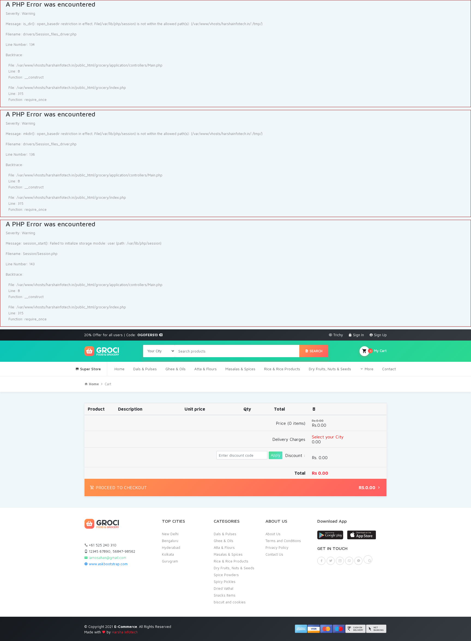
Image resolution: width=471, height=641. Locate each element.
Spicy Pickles (224, 581)
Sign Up (380, 335)
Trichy (337, 335)
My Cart (378, 350)
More (368, 368)
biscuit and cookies (230, 602)
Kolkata (168, 554)
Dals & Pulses (145, 368)
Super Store (90, 368)
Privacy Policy (276, 547)
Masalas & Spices (240, 368)
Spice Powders (226, 575)
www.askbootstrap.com (108, 564)
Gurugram (170, 561)
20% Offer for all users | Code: (121, 335)
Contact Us (274, 554)
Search (315, 351)
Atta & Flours (205, 368)
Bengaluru (170, 540)
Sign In (358, 335)
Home (119, 368)
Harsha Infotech (125, 632)
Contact (389, 368)
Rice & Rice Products (282, 368)
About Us (272, 534)
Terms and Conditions (283, 540)
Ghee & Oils (175, 368)
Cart (108, 384)
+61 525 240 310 (102, 545)
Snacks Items (224, 595)
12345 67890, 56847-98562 (111, 551)
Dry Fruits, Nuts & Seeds (330, 368)
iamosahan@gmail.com (107, 557)
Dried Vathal (223, 588)
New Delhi (170, 534)
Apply (275, 455)
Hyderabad (171, 547)
